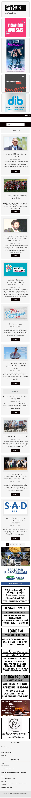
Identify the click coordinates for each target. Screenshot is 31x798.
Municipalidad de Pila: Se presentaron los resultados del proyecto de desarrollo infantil (15, 476)
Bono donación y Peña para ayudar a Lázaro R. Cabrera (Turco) (15, 365)
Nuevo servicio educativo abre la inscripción (15, 397)
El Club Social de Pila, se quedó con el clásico (15, 196)
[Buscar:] (15, 124)
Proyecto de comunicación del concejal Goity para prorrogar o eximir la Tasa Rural (15, 238)
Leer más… (15, 171)
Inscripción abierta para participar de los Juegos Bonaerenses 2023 (15, 282)
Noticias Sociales (15, 324)
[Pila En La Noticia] (15, 119)
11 (20, 544)
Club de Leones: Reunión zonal (15, 436)
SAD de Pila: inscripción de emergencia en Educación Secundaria (15, 520)
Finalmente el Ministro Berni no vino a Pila (15, 155)
